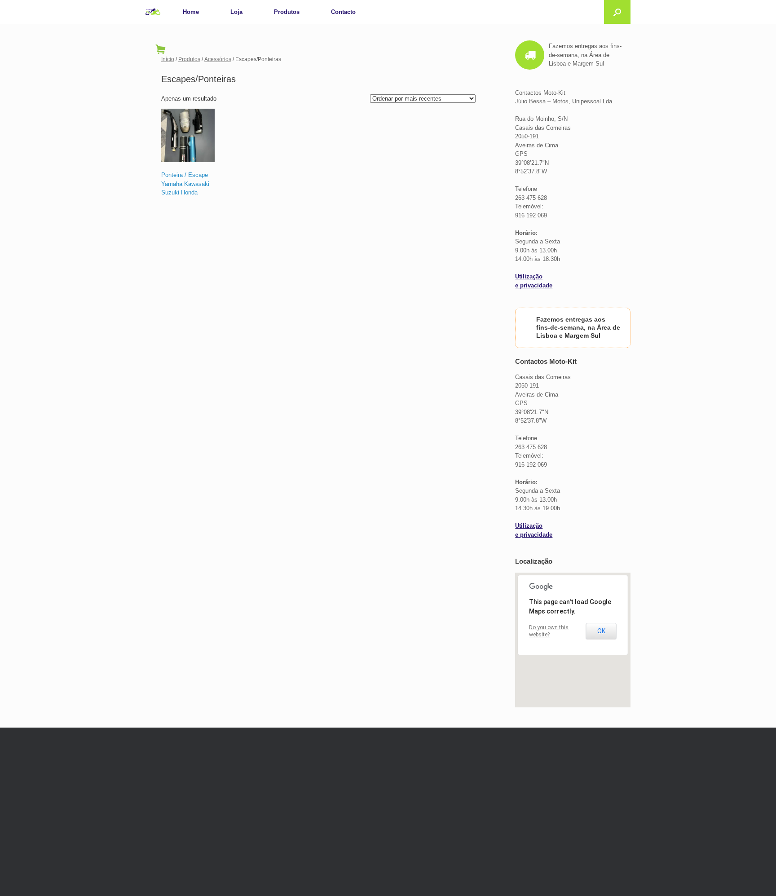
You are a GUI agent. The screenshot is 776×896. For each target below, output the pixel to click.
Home (191, 12)
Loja (236, 12)
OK (601, 631)
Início (167, 59)
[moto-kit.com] (153, 12)
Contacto (343, 12)
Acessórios (217, 59)
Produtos (287, 12)
